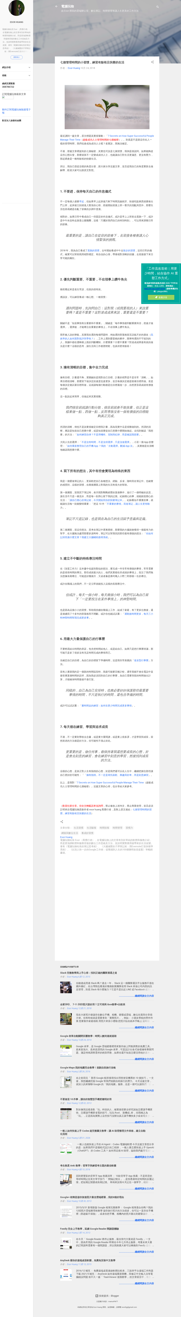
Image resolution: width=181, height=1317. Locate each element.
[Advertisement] (107, 35)
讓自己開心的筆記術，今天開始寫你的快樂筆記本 (96, 500)
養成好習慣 (87, 833)
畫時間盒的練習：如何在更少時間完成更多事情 (107, 705)
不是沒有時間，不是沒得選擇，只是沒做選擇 (105, 442)
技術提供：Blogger (108, 1295)
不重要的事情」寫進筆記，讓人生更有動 (128, 503)
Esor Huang (16, 22)
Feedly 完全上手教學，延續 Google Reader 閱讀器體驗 (89, 1228)
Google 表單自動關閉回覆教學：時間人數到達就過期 (88, 1036)
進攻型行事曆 (141, 660)
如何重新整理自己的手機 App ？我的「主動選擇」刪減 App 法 (100, 446)
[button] (152, 62)
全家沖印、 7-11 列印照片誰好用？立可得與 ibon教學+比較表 (92, 1004)
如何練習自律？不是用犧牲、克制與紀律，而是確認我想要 (108, 434)
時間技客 (104, 827)
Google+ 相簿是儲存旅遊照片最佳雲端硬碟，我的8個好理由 (92, 1197)
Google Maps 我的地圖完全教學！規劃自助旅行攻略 (88, 1067)
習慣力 (129, 827)
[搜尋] (157, 7)
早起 (81, 201)
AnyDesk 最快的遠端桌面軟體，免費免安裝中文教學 (87, 1260)
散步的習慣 (129, 250)
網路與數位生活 (69, 833)
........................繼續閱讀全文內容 (136, 995)
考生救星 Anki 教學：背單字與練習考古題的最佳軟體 (88, 1165)
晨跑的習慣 (93, 250)
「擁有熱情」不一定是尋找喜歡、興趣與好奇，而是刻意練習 (116, 775)
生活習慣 (78, 827)
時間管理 (117, 827)
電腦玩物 (67, 6)
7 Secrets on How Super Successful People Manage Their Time (110, 782)
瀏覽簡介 (16, 57)
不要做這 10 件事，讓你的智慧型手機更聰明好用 (86, 1099)
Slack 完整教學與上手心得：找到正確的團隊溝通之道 (88, 972)
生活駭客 (91, 827)
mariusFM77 (113, 1301)
